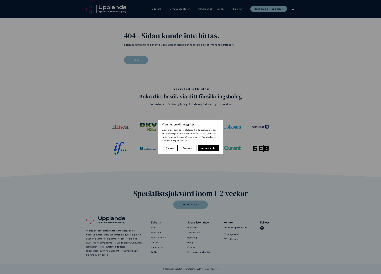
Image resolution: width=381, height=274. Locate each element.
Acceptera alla (208, 148)
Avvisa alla (188, 148)
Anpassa (170, 148)
